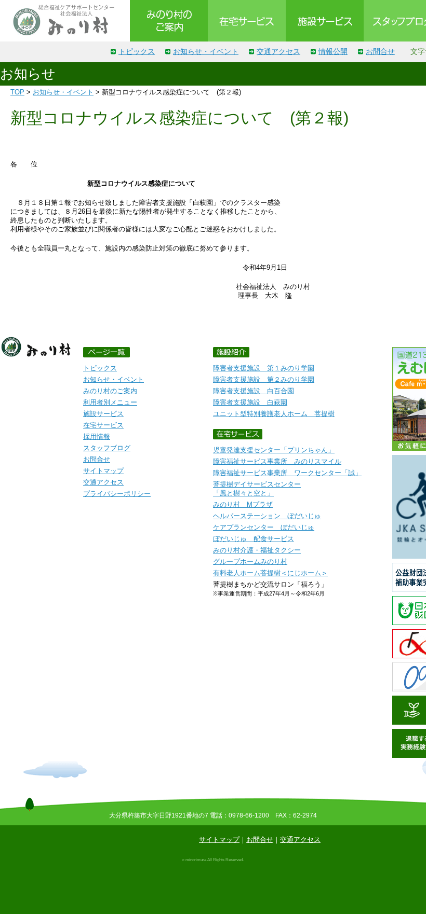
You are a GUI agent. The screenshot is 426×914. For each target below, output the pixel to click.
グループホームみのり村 (250, 561)
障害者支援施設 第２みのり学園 (263, 379)
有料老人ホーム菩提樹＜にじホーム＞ (270, 573)
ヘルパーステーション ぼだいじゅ (267, 516)
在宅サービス (103, 425)
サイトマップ (103, 471)
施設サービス (103, 414)
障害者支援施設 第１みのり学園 (263, 368)
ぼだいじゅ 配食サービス (253, 539)
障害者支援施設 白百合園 (253, 391)
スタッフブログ (106, 448)
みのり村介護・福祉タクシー (257, 550)
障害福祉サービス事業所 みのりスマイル (277, 461)
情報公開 (333, 51)
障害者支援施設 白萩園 (250, 402)
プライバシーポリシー (117, 493)
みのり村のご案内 (110, 391)
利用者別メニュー (110, 402)
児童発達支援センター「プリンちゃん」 (274, 450)
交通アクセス (278, 51)
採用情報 (96, 436)
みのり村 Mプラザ (243, 504)
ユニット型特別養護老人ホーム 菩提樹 (274, 414)
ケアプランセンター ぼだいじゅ (263, 527)
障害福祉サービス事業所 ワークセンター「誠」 (287, 473)
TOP (17, 92)
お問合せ (380, 51)
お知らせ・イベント (205, 51)
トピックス (136, 51)
